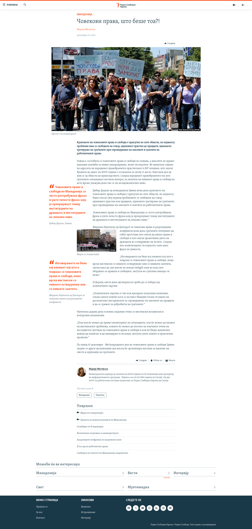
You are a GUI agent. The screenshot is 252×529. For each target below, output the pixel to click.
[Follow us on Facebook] (129, 508)
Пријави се (42, 507)
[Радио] (243, 5)
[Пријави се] (170, 508)
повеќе (166, 478)
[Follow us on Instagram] (149, 508)
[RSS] (156, 508)
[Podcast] (163, 508)
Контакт (40, 518)
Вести (133, 473)
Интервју (181, 473)
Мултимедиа (138, 487)
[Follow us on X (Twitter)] (135, 508)
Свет (40, 487)
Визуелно (86, 507)
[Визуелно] (234, 5)
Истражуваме (88, 512)
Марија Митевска (86, 29)
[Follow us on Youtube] (142, 508)
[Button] (169, 43)
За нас (39, 512)
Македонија (84, 14)
